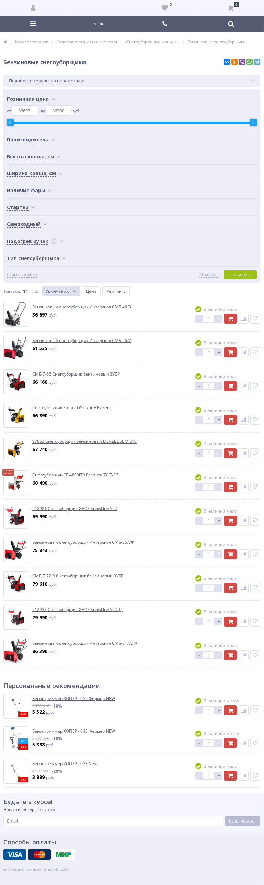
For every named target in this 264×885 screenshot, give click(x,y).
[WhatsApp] (249, 62)
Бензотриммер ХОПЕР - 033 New (64, 764)
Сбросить (209, 274)
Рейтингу (116, 291)
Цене (91, 291)
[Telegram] (257, 62)
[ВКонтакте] (227, 62)
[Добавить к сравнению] (244, 319)
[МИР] (63, 854)
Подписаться (243, 821)
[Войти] (33, 8)
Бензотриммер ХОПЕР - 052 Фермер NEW (73, 698)
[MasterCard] (39, 854)
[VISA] (14, 854)
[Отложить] (255, 319)
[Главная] (5, 42)
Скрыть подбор (22, 274)
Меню (99, 23)
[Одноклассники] (234, 62)
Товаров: (12, 291)
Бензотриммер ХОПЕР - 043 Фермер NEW (73, 731)
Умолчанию (58, 291)
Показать (240, 274)
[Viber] (242, 62)
